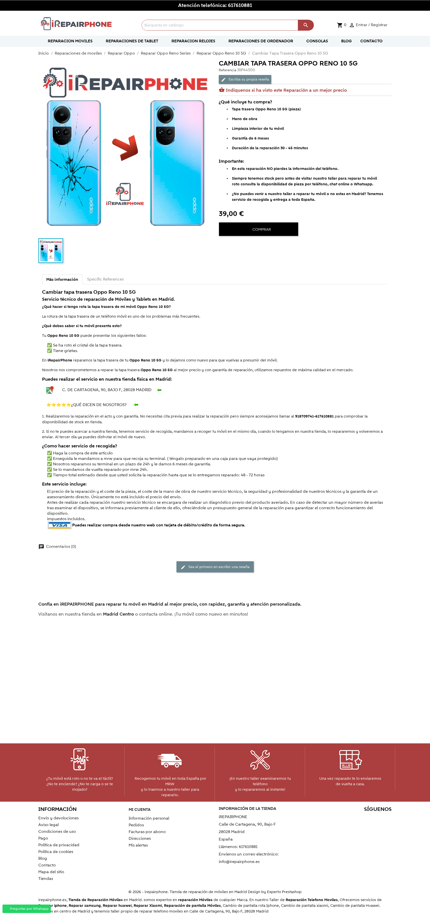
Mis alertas (138, 845)
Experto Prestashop (284, 892)
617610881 (240, 5)
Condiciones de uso (57, 831)
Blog (42, 858)
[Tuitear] (233, 245)
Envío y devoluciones (58, 818)
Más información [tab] (62, 279)
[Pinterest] (242, 245)
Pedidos (136, 825)
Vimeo (375, 819)
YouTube (354, 819)
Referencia (227, 70)
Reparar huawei (117, 905)
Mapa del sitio (51, 872)
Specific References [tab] (105, 279)
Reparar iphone (52, 905)
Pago (43, 838)
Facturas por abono (147, 832)
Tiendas (45, 878)
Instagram (386, 819)
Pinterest (365, 819)
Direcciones (140, 838)
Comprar (261, 229)
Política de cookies (55, 851)
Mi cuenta (140, 809)
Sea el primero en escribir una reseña (215, 567)
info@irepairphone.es (239, 861)
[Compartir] (224, 245)
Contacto (47, 865)
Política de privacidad (58, 845)
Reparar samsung (85, 905)
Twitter (343, 819)
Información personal (149, 818)
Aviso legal (48, 825)
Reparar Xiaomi (148, 905)
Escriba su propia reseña (245, 79)
